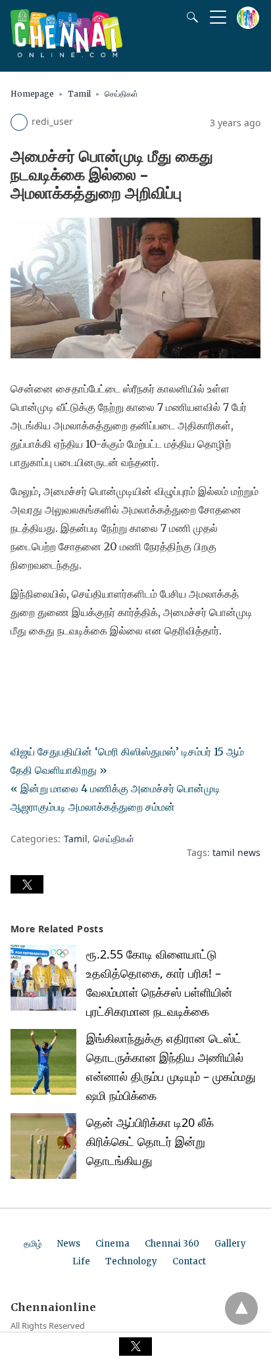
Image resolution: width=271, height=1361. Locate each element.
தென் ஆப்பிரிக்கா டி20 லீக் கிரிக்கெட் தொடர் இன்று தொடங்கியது (150, 1141)
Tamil (79, 94)
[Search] (189, 17)
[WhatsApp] (63, 667)
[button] (27, 884)
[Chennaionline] (66, 53)
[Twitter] (42, 667)
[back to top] (241, 1308)
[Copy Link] (84, 667)
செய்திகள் (121, 94)
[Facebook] (21, 667)
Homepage (32, 94)
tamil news (236, 852)
